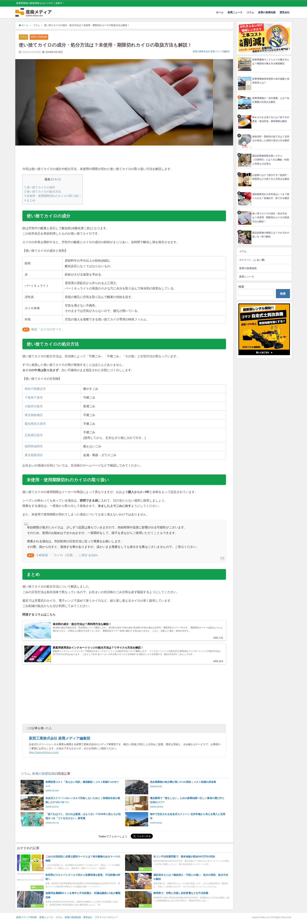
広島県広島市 (34, 435)
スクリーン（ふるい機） (252, 260)
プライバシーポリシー (106, 917)
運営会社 (285, 12)
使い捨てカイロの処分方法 (42, 191)
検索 (241, 286)
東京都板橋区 (34, 414)
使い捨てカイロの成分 (39, 187)
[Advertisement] (124, 156)
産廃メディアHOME (26, 917)
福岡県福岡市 (34, 446)
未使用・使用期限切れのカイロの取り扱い (52, 195)
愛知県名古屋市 (35, 423)
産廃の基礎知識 (267, 12)
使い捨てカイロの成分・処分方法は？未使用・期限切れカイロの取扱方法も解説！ (270, 217)
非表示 (56, 179)
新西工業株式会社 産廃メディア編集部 (211, 51)
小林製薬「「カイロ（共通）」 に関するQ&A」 (68, 555)
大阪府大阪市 (34, 406)
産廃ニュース (235, 12)
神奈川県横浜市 (35, 388)
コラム (250, 12)
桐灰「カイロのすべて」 (47, 329)
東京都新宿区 (34, 454)
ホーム (219, 12)
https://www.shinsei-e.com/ (44, 752)
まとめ (29, 200)
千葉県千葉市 (34, 397)
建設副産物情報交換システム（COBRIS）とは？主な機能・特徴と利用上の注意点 (270, 160)
